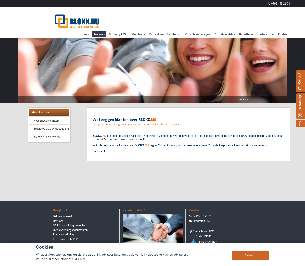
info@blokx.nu (201, 220)
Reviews (243, 99)
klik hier (79, 259)
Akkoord (250, 255)
